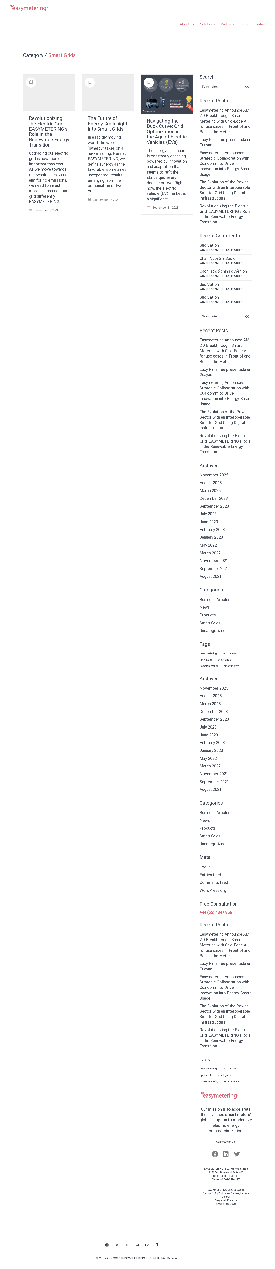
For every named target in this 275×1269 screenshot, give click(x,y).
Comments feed (214, 882)
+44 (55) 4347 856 (216, 912)
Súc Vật (206, 245)
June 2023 (209, 521)
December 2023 (214, 498)
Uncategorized (212, 630)
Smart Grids (62, 55)
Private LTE (206, 659)
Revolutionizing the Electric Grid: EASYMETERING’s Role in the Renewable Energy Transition (49, 132)
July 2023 (208, 513)
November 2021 (214, 560)
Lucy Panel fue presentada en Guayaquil (225, 142)
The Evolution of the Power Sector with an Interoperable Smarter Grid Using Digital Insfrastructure (225, 190)
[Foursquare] (157, 1245)
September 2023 (214, 506)
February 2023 (212, 529)
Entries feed (210, 874)
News (205, 607)
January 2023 (211, 537)
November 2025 (214, 475)
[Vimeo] (137, 1245)
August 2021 (211, 576)
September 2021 (214, 568)
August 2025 (211, 482)
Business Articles (215, 599)
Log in (205, 867)
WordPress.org (213, 890)
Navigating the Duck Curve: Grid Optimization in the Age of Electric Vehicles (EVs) (167, 131)
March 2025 (210, 490)
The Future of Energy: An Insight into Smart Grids (107, 124)
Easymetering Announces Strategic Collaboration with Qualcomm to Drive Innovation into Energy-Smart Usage (225, 163)
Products (208, 615)
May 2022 (208, 545)
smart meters (231, 665)
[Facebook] (107, 1245)
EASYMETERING (209, 653)
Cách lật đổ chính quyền (220, 271)
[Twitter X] (117, 1245)
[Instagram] (127, 1245)
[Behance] (147, 1245)
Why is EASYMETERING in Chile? (221, 250)
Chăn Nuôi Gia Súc (216, 258)
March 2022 (210, 553)
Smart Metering (210, 665)
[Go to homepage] (29, 24)
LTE (223, 653)
